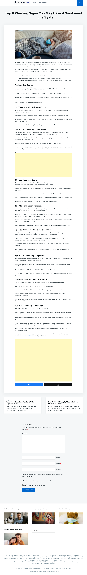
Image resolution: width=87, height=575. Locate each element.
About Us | (28, 568)
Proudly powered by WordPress (35, 571)
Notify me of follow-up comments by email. (37, 481)
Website (58, 469)
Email (58, 463)
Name (58, 458)
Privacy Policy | (58, 568)
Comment (25, 434)
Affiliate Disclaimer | (36, 568)
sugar (31, 308)
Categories (43, 2)
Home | (23, 568)
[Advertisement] (43, 165)
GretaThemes (56, 571)
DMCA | (52, 568)
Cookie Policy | (46, 568)
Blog (8, 400)
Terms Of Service (66, 568)
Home (34, 2)
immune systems (27, 335)
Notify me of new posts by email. (34, 485)
